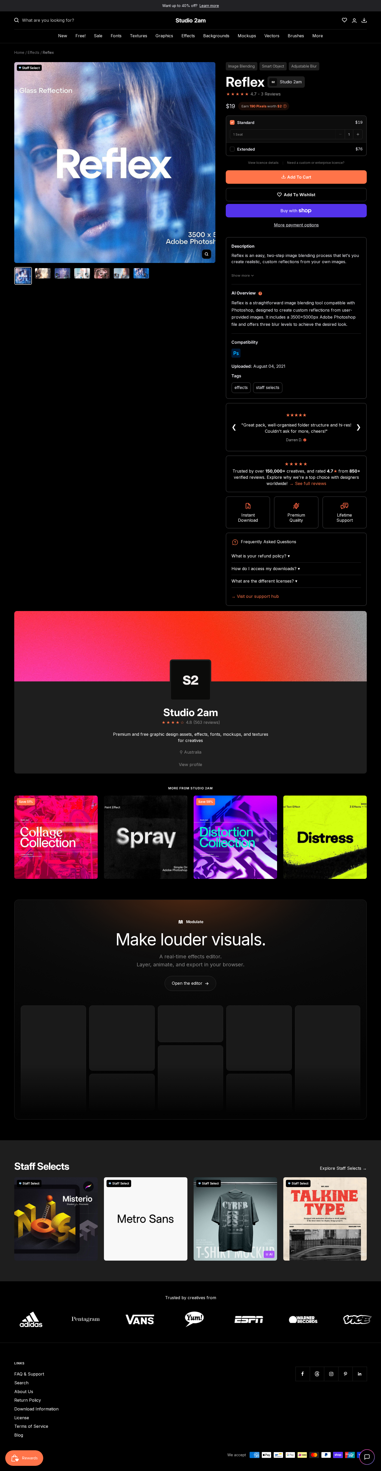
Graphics (164, 35)
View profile (190, 764)
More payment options (296, 224)
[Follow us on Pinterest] (345, 1374)
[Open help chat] (367, 1457)
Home (19, 52)
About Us (23, 1391)
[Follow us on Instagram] (331, 1374)
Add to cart (299, 177)
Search (21, 1382)
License (21, 1417)
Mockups (247, 35)
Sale (98, 35)
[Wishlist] (344, 20)
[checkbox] (296, 122)
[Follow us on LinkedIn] (359, 1374)
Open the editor (190, 983)
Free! (80, 35)
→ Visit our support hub (255, 596)
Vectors (271, 35)
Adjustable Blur (304, 66)
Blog (18, 1435)
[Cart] (364, 20)
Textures (138, 35)
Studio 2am (190, 712)
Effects (188, 35)
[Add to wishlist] (91, 802)
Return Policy (27, 1400)
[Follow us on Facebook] (302, 1374)
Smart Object (273, 66)
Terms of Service (31, 1426)
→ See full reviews (308, 483)
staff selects (267, 387)
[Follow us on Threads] (317, 1374)
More (317, 35)
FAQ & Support (29, 1374)
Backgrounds (216, 35)
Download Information (36, 1408)
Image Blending (241, 66)
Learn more (209, 5)
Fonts (116, 35)
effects (241, 387)
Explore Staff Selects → (343, 1168)
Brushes (296, 35)
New (62, 35)
